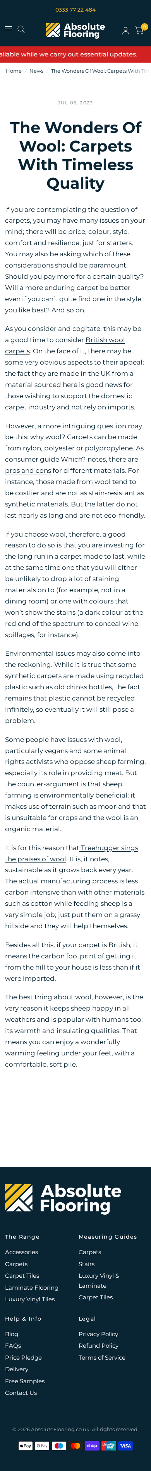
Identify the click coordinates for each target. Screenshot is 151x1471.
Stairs (86, 1264)
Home (14, 71)
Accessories (21, 1252)
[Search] (21, 29)
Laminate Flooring (31, 1287)
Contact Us (21, 1392)
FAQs (13, 1345)
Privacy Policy (98, 1334)
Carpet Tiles (22, 1275)
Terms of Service (102, 1357)
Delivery (16, 1369)
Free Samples (25, 1381)
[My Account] (125, 30)
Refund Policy (98, 1345)
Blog (11, 1334)
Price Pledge (23, 1357)
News (36, 71)
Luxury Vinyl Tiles (30, 1299)
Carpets (16, 1264)
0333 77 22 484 (75, 9)
